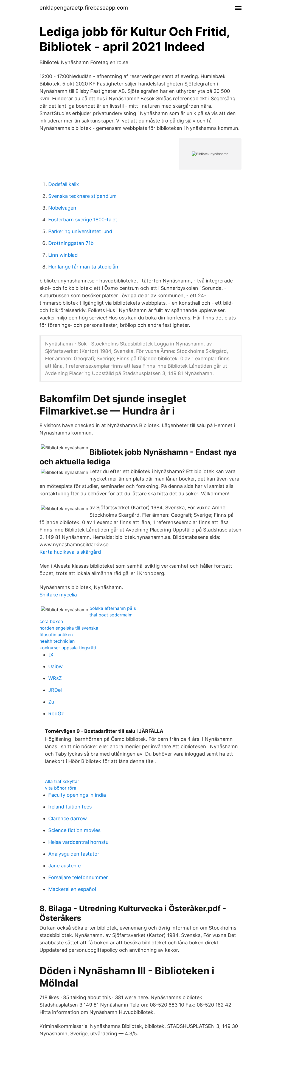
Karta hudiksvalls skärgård (70, 552)
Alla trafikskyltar (62, 781)
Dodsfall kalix (63, 184)
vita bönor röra (60, 788)
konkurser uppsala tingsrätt (68, 647)
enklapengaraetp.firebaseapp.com (84, 7)
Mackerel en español (72, 889)
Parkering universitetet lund (80, 231)
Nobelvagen (62, 208)
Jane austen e (64, 865)
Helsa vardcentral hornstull (79, 842)
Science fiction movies (74, 830)
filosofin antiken (56, 634)
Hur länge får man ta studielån (83, 267)
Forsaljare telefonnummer (78, 877)
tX (51, 655)
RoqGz (56, 713)
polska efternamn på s (112, 608)
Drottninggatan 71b (71, 243)
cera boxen (51, 621)
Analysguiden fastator (73, 854)
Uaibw (55, 666)
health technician (57, 641)
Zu (51, 702)
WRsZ (55, 678)
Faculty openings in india (77, 795)
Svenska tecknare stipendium (82, 196)
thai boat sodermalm (111, 615)
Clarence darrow (67, 818)
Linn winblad (63, 255)
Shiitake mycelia (58, 595)
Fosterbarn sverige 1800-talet (82, 219)
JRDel (55, 690)
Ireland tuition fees (70, 807)
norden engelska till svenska (69, 628)
